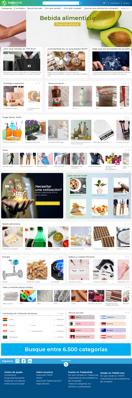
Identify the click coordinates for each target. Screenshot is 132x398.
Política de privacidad (14, 384)
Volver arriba (66, 360)
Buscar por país (35, 8)
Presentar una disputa (14, 381)
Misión (39, 378)
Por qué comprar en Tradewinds (83, 375)
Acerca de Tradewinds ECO (49, 381)
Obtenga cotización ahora (48, 203)
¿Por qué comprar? (73, 8)
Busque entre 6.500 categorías (66, 349)
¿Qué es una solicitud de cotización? (101, 8)
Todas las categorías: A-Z (79, 384)
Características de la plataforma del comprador (83, 379)
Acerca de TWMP (44, 375)
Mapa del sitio (42, 384)
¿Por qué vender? (53, 8)
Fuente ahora (41, 24)
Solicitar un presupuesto (79, 387)
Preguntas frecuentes (14, 378)
